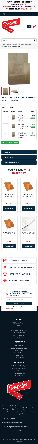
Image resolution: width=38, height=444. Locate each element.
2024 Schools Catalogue (19, 366)
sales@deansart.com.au (13, 422)
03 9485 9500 (9, 418)
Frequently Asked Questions (19, 330)
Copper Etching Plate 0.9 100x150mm (9, 233)
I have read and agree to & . (18, 307)
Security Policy (19, 353)
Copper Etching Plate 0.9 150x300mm (9, 195)
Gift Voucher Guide (19, 332)
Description (7, 152)
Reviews (6, 162)
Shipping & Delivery (19, 335)
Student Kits (19, 375)
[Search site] (35, 40)
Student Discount (19, 373)
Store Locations (19, 328)
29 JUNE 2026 (26, 9)
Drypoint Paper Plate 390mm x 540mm (28, 233)
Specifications (8, 157)
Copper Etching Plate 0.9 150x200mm (28, 195)
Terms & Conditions (26, 306)
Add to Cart (9, 208)
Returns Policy (19, 358)
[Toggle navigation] (29, 26)
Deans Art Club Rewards (19, 348)
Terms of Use (19, 355)
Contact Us (19, 337)
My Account (19, 345)
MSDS (19, 370)
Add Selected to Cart (11, 142)
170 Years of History (19, 323)
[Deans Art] (11, 26)
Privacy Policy (10, 308)
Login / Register (31, 14)
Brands (19, 325)
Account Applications (19, 368)
